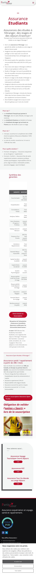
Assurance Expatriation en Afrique (12, 543)
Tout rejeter (18, 570)
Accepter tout (18, 561)
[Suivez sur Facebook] (3, 532)
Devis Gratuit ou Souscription (18, 315)
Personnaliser (18, 566)
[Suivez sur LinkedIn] (6, 532)
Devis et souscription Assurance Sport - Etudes (17, 398)
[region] (18, 558)
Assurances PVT (18, 468)
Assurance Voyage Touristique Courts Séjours (18, 457)
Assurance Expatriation (9, 540)
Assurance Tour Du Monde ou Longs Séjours (18, 479)
